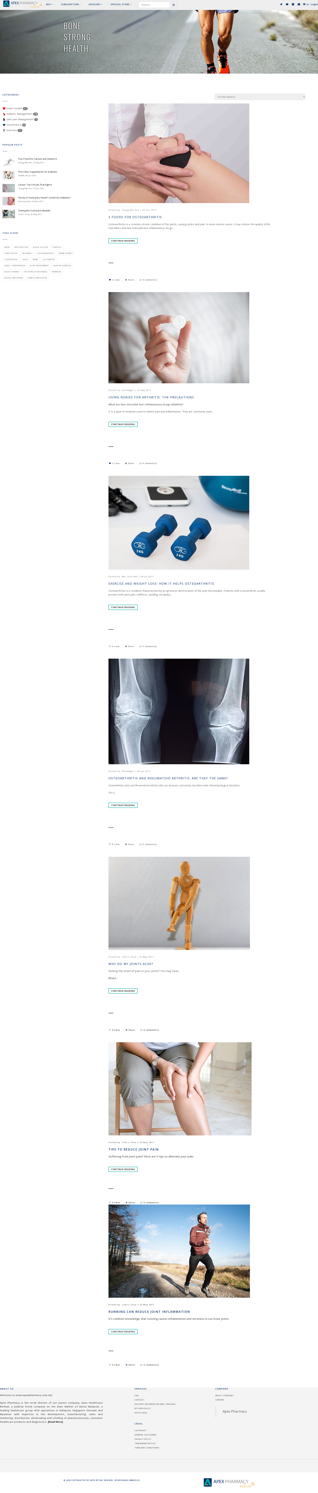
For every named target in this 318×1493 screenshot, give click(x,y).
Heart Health (16, 108)
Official (120, 4)
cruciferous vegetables (35, 272)
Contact (139, 1400)
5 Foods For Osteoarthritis (135, 217)
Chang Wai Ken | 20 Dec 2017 (139, 210)
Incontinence (15, 124)
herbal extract (65, 253)
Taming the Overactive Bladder (34, 210)
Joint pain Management (21, 119)
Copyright (140, 1430)
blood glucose (40, 247)
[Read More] (55, 1421)
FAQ (136, 1395)
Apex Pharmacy (235, 1411)
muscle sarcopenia (13, 278)
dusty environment (39, 265)
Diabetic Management (21, 113)
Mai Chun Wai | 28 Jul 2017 (138, 576)
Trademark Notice (145, 1443)
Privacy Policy (142, 1439)
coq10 (25, 259)
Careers (219, 1400)
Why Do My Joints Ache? (130, 964)
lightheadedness (45, 253)
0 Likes (116, 646)
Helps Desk (140, 1412)
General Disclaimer (145, 1434)
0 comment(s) (150, 280)
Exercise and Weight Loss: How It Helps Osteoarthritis (161, 584)
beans (35, 259)
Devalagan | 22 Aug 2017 (136, 390)
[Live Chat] (287, 4)
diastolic (57, 247)
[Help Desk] (298, 4)
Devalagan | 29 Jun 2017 (136, 771)
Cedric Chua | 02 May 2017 (138, 957)
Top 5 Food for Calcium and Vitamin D (37, 158)
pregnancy (27, 253)
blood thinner (11, 272)
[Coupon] (281, 4)
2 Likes (116, 280)
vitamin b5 (56, 272)
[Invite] (292, 4)
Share (131, 280)
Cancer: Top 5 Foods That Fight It (35, 184)
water (7, 247)
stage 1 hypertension (14, 265)
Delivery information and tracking (155, 1404)
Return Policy (142, 1408)
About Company (224, 1395)
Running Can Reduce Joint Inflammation (149, 1312)
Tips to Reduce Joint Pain (133, 1149)
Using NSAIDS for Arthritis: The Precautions (151, 397)
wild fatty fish (21, 247)
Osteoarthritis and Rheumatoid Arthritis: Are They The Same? (168, 778)
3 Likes (116, 463)
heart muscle (11, 253)
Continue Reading (123, 240)
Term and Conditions (146, 1447)
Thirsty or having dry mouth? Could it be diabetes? (44, 197)
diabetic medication (37, 278)
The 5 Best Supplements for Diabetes (37, 171)
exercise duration (62, 265)
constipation (10, 259)
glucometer (49, 259)
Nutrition (13, 130)
